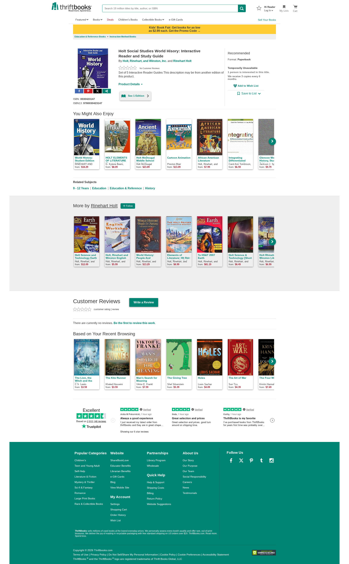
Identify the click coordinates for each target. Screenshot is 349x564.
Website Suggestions (159, 504)
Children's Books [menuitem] (128, 19)
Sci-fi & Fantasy (84, 487)
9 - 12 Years (81, 188)
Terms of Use (80, 554)
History (150, 188)
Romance (80, 493)
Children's (80, 460)
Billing (150, 493)
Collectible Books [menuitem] (152, 19)
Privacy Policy (98, 554)
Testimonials (190, 493)
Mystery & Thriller (85, 482)
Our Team (188, 471)
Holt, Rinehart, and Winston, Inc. (145, 60)
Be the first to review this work (134, 323)
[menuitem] (269, 7)
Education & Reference (126, 188)
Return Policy (154, 498)
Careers (187, 482)
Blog (112, 482)
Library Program (156, 460)
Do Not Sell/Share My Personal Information (133, 554)
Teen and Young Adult (87, 465)
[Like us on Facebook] (231, 460)
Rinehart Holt (182, 60)
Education (99, 188)
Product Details (129, 84)
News (186, 487)
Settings (115, 504)
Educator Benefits (120, 465)
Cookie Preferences (189, 554)
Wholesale (153, 465)
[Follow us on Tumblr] (261, 460)
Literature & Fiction (85, 476)
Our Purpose (190, 465)
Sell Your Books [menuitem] (267, 19)
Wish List (115, 520)
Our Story (188, 460)
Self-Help (80, 471)
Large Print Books (85, 498)
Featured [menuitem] (80, 19)
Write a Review (144, 302)
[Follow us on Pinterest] (251, 460)
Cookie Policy (168, 554)
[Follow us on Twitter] (241, 460)
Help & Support (155, 482)
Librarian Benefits (120, 471)
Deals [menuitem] (110, 19)
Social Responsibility (194, 476)
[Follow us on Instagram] (271, 460)
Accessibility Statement (215, 554)
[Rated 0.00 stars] (128, 68)
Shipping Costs (155, 487)
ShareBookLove (119, 460)
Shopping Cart (118, 509)
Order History (118, 515)
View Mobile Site (119, 487)
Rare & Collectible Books (89, 503)
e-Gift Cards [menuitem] (176, 19)
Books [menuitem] (96, 19)
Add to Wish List (248, 85)
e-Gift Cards (117, 476)
